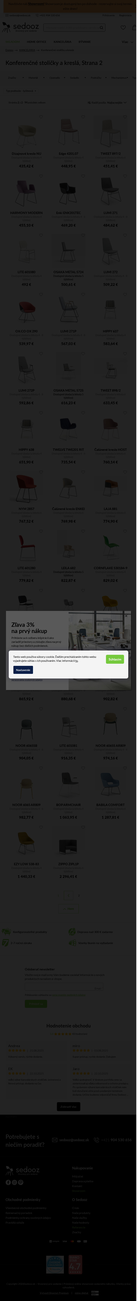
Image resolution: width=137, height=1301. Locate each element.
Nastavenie (23, 670)
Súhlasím (115, 659)
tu (76, 660)
